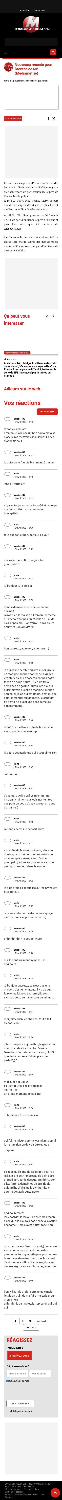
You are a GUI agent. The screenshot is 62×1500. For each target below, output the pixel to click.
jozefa (16, 473)
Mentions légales (12, 1489)
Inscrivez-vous (19, 1355)
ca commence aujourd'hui (17, 352)
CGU (43, 1494)
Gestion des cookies (14, 1491)
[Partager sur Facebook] (49, 118)
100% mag (9, 80)
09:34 (14, 359)
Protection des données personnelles (21, 1494)
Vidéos (7, 359)
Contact (8, 1497)
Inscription (24, 10)
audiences (19, 80)
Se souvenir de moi (19, 1380)
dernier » (31, 1327)
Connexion (39, 10)
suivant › (42, 1321)
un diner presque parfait (36, 80)
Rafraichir (47, 411)
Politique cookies (31, 1489)
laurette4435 (19, 418)
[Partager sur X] (54, 118)
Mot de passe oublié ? (21, 1411)
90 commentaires (13, 118)
